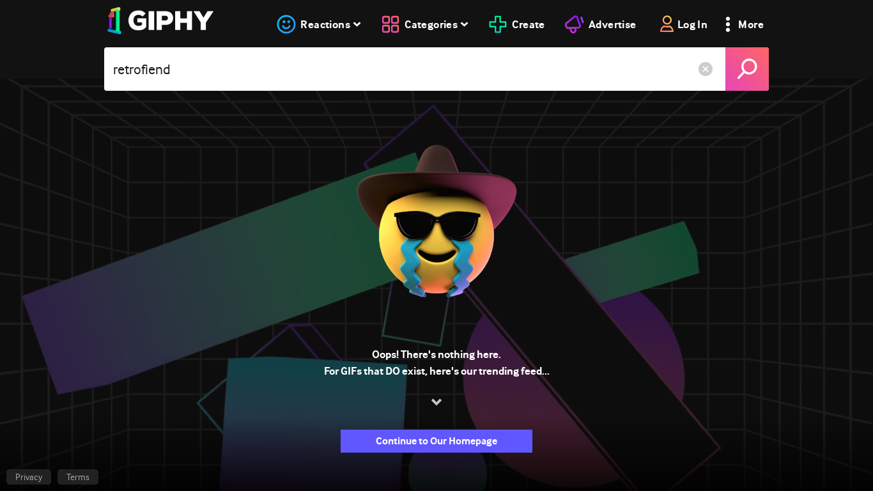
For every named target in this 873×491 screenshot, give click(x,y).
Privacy (28, 477)
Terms (77, 477)
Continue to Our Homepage (436, 441)
